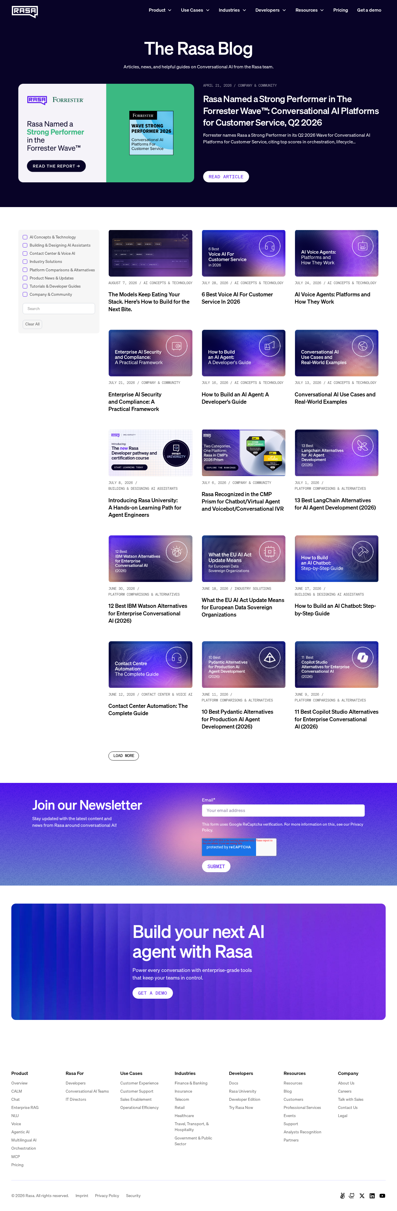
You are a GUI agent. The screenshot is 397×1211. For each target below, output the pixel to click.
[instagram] (351, 1195)
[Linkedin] (372, 1195)
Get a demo (369, 10)
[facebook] (342, 1196)
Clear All (32, 324)
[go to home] (24, 1054)
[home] (24, 10)
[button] (160, 10)
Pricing (340, 10)
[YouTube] (382, 1195)
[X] (362, 1195)
